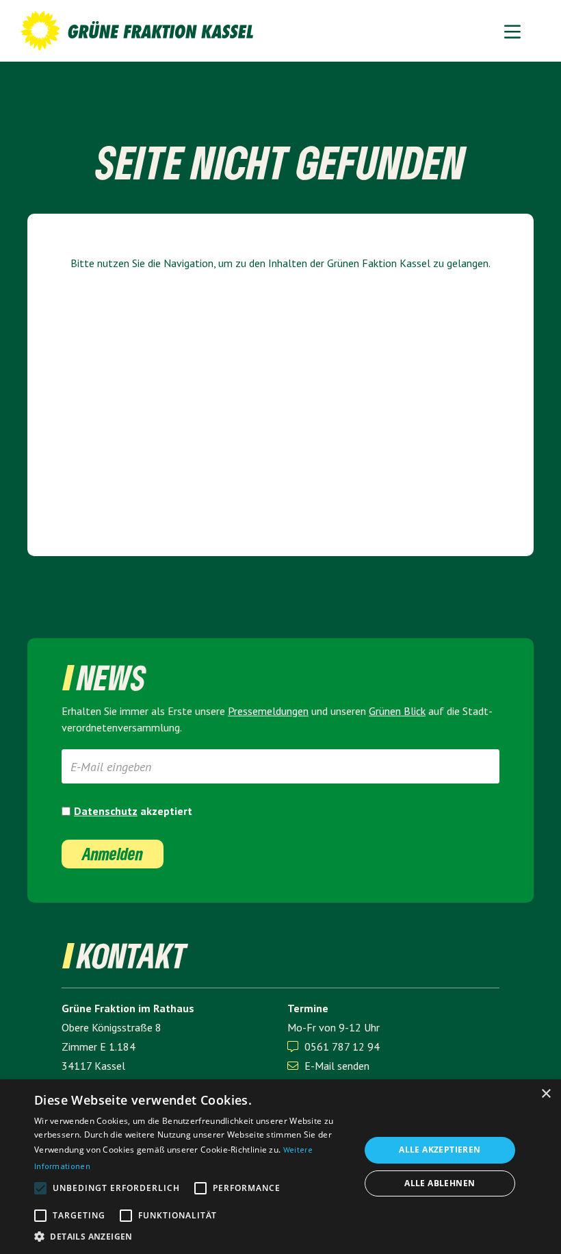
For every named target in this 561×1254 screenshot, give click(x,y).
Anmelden (112, 853)
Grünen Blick (397, 711)
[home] (137, 31)
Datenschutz (106, 811)
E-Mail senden (328, 1066)
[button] (512, 30)
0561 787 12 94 (342, 1046)
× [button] (545, 1094)
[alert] (280, 1166)
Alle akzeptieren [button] (439, 1149)
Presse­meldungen (268, 711)
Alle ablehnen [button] (439, 1183)
